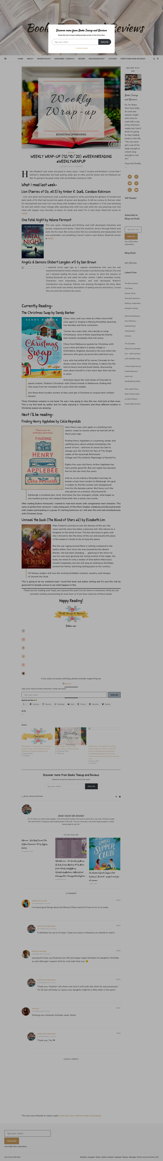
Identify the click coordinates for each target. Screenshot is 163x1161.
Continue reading (82, 48)
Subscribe (104, 42)
